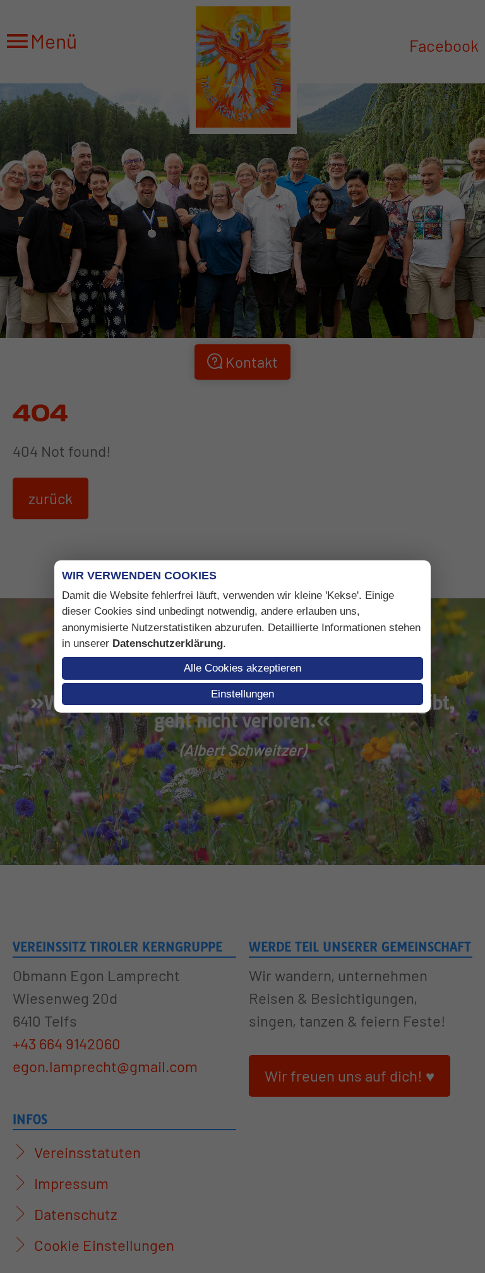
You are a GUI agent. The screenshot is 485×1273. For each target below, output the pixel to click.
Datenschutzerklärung (167, 643)
